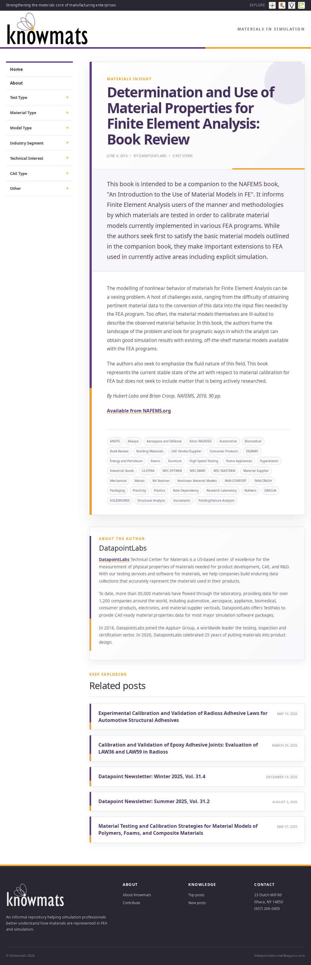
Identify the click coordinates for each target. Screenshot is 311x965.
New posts (197, 902)
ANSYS (115, 441)
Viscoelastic (181, 500)
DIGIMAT (252, 451)
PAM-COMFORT (236, 481)
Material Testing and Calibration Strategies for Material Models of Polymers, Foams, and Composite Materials (178, 829)
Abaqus (133, 441)
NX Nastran (160, 481)
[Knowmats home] (48, 29)
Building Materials (149, 451)
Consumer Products (224, 451)
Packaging (117, 490)
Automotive (228, 441)
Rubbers (250, 490)
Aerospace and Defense (164, 441)
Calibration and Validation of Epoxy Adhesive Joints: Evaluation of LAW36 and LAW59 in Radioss (178, 748)
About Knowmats (137, 894)
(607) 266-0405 (267, 908)
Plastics (159, 490)
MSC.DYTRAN (172, 471)
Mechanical (118, 481)
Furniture (175, 461)
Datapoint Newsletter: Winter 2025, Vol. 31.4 (151, 776)
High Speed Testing (204, 461)
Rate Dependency (186, 490)
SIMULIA (270, 490)
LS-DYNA (148, 471)
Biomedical (253, 441)
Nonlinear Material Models (197, 481)
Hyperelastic (269, 461)
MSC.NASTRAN (224, 471)
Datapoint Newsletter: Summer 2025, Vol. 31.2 (154, 801)
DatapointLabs (152, 155)
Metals (140, 481)
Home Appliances (239, 461)
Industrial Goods (122, 471)
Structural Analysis (151, 500)
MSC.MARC (198, 471)
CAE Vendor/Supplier (186, 451)
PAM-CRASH (263, 481)
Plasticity (139, 490)
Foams (155, 461)
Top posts (196, 894)
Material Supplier (256, 471)
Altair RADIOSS (201, 441)
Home (16, 69)
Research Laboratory (222, 490)
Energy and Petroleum (126, 461)
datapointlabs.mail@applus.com (279, 955)
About (16, 83)
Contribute (131, 902)
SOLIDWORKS (120, 500)
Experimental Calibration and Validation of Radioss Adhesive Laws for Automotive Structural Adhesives (183, 716)
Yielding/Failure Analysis (216, 500)
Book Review (119, 451)
